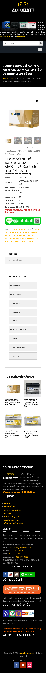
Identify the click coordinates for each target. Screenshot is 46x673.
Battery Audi (15, 232)
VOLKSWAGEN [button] (19, 347)
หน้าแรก (7, 148)
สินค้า (12, 78)
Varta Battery (32, 148)
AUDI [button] (15, 321)
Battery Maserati (29, 232)
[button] (37, 101)
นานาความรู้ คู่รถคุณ (12, 516)
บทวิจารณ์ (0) (15, 260)
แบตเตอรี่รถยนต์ (18, 148)
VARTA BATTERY (12, 241)
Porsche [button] (16, 312)
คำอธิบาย (13, 253)
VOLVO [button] (16, 356)
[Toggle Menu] (40, 49)
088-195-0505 (22, 557)
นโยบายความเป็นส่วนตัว (13, 523)
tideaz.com (29, 661)
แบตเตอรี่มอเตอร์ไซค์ (12, 510)
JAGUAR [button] (16, 303)
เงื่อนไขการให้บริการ (11, 520)
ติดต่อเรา (8, 513)
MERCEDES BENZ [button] (20, 329)
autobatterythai (27, 653)
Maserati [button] (17, 294)
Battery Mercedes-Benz (15, 235)
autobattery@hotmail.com (20, 547)
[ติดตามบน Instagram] (29, 665)
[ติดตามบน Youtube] (23, 665)
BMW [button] (15, 338)
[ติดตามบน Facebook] (16, 665)
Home (5, 78)
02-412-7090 (17, 550)
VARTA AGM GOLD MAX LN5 (25, 238)
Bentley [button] (16, 285)
